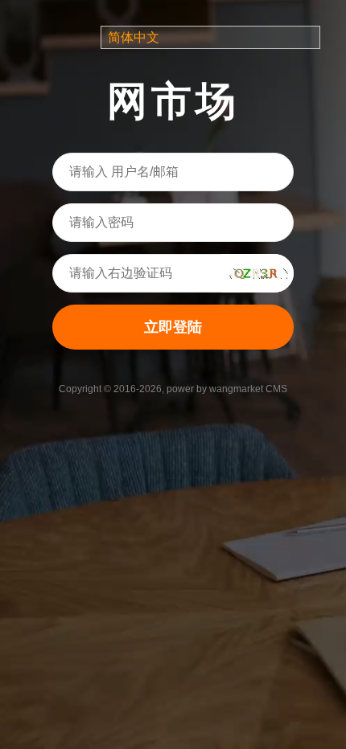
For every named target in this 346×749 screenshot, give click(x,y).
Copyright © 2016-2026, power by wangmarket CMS (173, 389)
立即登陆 (173, 327)
